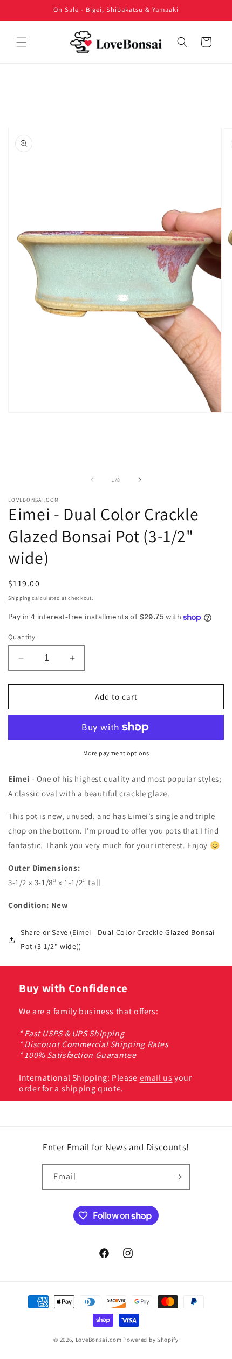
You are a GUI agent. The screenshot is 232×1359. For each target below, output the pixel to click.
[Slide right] (140, 479)
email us (156, 1077)
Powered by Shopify (151, 1339)
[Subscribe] (177, 1177)
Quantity (21, 636)
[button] (21, 42)
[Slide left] (92, 479)
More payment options (116, 753)
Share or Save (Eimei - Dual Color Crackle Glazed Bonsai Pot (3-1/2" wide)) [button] (118, 939)
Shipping (19, 598)
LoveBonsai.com (99, 1339)
